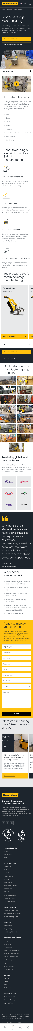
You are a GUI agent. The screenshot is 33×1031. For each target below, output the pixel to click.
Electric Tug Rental (9, 898)
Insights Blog (8, 929)
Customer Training (9, 1000)
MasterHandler (8, 876)
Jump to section (7, 71)
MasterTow (7, 873)
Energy (6, 963)
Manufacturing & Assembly (12, 950)
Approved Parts (8, 1003)
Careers (6, 981)
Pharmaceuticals (9, 947)
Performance (8, 854)
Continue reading (9, 776)
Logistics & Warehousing (11, 953)
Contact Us (7, 988)
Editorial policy (23, 1023)
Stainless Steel (8, 889)
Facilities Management (11, 957)
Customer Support (9, 997)
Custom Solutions (9, 901)
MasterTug (7, 870)
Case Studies (8, 926)
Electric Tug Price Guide (11, 932)
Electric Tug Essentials (11, 910)
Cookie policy (5, 1023)
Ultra (5, 858)
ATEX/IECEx (7, 892)
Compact (6, 851)
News (5, 985)
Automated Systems (10, 895)
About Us (6, 978)
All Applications (8, 969)
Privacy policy (14, 1023)
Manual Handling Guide (11, 917)
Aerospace (7, 941)
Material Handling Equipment (12, 913)
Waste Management (10, 960)
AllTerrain (7, 879)
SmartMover (7, 867)
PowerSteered (8, 882)
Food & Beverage (9, 966)
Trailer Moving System (10, 886)
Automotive (7, 944)
